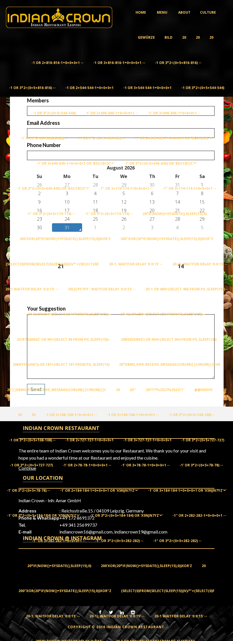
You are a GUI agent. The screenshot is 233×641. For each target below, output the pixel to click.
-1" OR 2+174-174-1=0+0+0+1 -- (126, 188)
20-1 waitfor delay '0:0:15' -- (31, 289)
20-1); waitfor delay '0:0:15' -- (200, 264)
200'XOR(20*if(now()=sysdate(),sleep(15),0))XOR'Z (65, 238)
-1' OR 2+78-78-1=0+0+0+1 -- (87, 465)
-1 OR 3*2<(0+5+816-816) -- (178, 62)
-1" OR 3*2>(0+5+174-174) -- (109, 213)
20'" (133, 389)
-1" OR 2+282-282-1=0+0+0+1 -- (199, 515)
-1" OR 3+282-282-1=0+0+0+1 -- (59, 540)
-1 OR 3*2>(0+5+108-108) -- (32, 440)
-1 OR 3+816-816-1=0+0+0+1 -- (119, 62)
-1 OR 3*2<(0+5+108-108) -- (191, 414)
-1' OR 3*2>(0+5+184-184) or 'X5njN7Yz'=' (126, 515)
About (184, 12)
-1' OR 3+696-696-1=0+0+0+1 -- (174, 113)
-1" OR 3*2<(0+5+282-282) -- (119, 540)
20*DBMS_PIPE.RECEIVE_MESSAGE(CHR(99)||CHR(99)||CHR (169, 364)
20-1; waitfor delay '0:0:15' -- (136, 264)
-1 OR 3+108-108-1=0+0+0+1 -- (133, 414)
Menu (162, 12)
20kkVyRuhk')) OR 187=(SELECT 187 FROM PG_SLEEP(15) (61, 364)
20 (184, 37)
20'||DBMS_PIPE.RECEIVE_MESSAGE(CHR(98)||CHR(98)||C (56, 389)
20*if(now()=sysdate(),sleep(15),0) (175, 213)
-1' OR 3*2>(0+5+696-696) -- (101, 138)
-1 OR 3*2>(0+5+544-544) (54, 113)
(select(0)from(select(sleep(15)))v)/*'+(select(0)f (52, 264)
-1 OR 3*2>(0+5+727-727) (31, 465)
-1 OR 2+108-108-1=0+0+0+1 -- (71, 414)
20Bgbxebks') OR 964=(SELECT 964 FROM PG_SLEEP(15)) (169, 339)
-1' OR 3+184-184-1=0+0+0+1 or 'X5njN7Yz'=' (187, 490)
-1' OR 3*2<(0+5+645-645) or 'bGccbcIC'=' (160, 163)
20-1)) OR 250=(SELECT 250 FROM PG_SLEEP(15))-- (163, 314)
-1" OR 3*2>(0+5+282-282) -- (177, 540)
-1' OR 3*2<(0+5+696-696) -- (44, 138)
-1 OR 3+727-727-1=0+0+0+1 (147, 440)
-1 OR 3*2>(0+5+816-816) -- (32, 87)
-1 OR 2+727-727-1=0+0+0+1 (89, 440)
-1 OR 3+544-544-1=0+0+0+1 (147, 87)
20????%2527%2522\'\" (165, 389)
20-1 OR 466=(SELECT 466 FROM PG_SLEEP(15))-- (186, 289)
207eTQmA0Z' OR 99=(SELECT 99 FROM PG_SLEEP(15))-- (64, 339)
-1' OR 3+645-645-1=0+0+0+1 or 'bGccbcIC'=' (75, 163)
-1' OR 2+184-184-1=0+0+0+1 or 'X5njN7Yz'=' (99, 490)
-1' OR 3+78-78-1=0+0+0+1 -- (145, 465)
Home (141, 12)
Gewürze (146, 37)
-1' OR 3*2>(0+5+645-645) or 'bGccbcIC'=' (53, 188)
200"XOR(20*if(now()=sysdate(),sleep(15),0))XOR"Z (166, 238)
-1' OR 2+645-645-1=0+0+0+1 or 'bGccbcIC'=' (174, 138)
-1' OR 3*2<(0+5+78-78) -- (201, 465)
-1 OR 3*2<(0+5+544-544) (202, 87)
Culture (208, 12)
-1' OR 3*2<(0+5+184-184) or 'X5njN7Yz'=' (43, 515)
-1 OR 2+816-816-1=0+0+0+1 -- (58, 62)
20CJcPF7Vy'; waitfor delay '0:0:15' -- (102, 289)
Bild (168, 37)
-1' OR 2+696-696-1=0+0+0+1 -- (111, 113)
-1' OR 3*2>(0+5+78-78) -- (28, 490)
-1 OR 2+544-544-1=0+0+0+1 (89, 87)
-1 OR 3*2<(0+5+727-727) (202, 440)
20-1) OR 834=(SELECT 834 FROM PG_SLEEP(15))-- (69, 314)
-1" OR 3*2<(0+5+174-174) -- (51, 213)
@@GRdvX (203, 389)
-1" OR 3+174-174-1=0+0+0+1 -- (189, 188)
